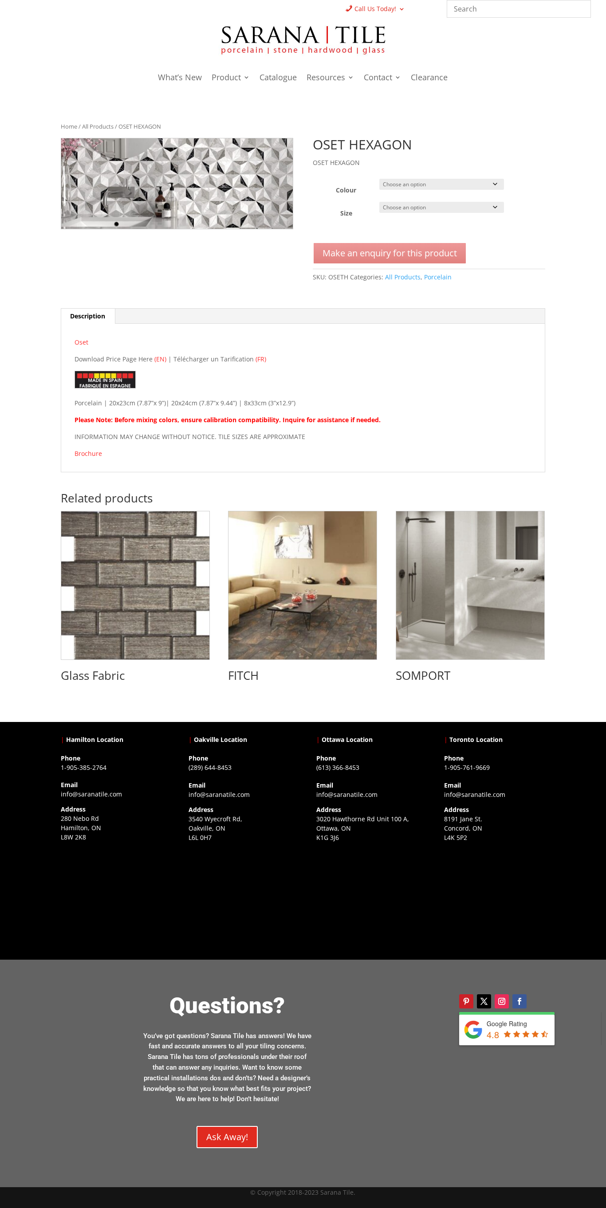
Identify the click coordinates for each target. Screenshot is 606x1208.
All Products (98, 126)
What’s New (180, 78)
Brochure (88, 453)
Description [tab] (87, 316)
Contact (378, 78)
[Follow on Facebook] (519, 1001)
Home (69, 126)
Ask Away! (227, 1137)
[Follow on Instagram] (502, 1001)
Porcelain (438, 277)
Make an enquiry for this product (390, 253)
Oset (81, 342)
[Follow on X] (484, 1001)
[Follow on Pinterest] (466, 1001)
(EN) (160, 359)
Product (226, 78)
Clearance (429, 78)
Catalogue (278, 78)
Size (346, 213)
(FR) (261, 359)
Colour (346, 190)
